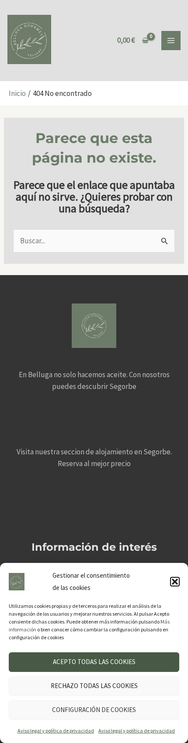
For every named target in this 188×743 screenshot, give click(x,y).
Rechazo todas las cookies (94, 686)
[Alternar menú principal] (171, 40)
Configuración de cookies (94, 710)
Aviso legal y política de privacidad (55, 730)
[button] (175, 581)
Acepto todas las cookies (94, 662)
